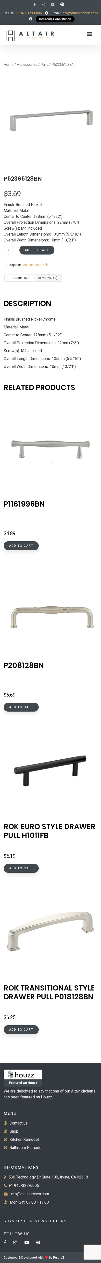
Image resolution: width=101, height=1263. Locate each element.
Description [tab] (19, 278)
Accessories (27, 64)
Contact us (19, 1123)
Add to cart (37, 250)
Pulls (44, 64)
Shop (14, 1131)
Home (8, 64)
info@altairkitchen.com (79, 13)
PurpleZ (59, 1257)
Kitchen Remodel (24, 1139)
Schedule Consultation (55, 19)
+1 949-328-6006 (28, 13)
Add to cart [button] (21, 545)
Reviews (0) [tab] (48, 278)
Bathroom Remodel (26, 1147)
